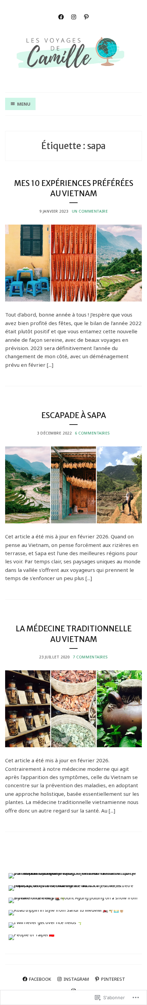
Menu (23, 104)
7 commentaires (90, 656)
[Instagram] (73, 16)
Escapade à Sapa (73, 415)
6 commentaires (92, 433)
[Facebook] (61, 16)
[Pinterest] (86, 16)
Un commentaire (90, 211)
